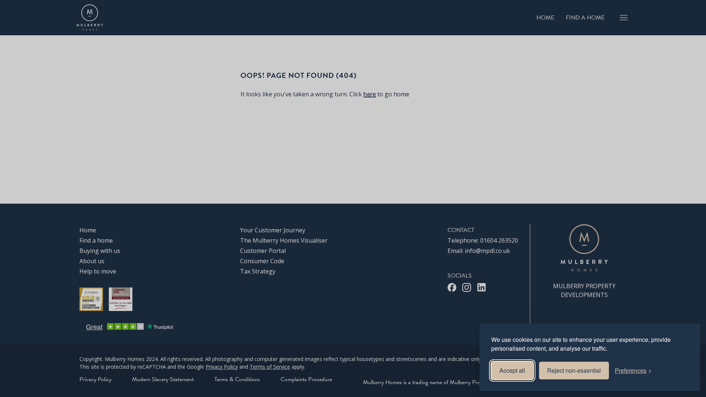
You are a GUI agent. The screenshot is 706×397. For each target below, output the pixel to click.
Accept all (512, 370)
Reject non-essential (574, 370)
